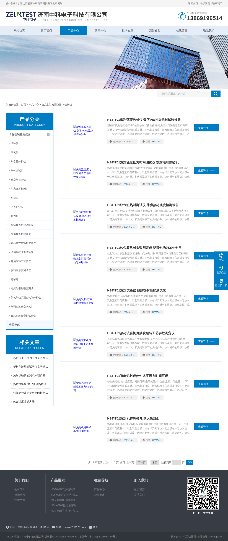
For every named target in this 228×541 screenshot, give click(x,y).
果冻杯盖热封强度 (21, 234)
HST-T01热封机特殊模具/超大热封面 (133, 418)
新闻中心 (100, 30)
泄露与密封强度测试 (22, 288)
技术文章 (127, 30)
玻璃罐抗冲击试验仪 (22, 252)
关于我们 (46, 30)
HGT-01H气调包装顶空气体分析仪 (65, 489)
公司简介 (19, 489)
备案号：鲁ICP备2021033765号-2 (98, 536)
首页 (23, 104)
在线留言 (205, 3)
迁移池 (14, 279)
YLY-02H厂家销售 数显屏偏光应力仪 (65, 494)
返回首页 (193, 3)
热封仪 (14, 197)
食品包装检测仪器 (52, 104)
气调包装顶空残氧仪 (22, 306)
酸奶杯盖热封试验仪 (22, 225)
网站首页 (19, 30)
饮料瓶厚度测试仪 (21, 270)
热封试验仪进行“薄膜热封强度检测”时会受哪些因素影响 (31, 384)
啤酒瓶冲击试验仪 (21, 261)
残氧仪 (14, 152)
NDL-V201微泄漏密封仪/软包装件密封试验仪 (65, 505)
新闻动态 (19, 494)
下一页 (142, 462)
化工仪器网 (189, 536)
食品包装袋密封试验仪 (23, 315)
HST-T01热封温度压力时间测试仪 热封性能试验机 (143, 162)
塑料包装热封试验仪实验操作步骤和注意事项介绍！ (31, 366)
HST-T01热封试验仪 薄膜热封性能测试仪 (136, 290)
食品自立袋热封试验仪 (23, 243)
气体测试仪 (17, 170)
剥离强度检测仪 (19, 188)
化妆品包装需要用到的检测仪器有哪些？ (31, 392)
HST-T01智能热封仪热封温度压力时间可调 (137, 376)
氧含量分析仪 (18, 161)
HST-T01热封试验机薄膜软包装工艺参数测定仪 (141, 333)
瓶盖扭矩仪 (17, 206)
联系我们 (217, 3)
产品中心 (73, 30)
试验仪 (14, 143)
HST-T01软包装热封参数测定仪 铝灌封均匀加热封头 (144, 248)
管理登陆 (202, 536)
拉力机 (14, 215)
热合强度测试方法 (24, 401)
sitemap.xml (215, 536)
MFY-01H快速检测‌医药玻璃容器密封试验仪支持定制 (65, 500)
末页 (154, 462)
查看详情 (203, 127)
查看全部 (14, 324)
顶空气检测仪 (18, 179)
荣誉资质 (154, 30)
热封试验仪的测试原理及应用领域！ (31, 375)
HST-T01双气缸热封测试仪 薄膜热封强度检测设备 (143, 205)
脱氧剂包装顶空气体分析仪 (26, 297)
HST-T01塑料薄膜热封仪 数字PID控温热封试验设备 (144, 119)
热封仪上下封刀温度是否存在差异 (31, 357)
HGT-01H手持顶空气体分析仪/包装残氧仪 (65, 510)
